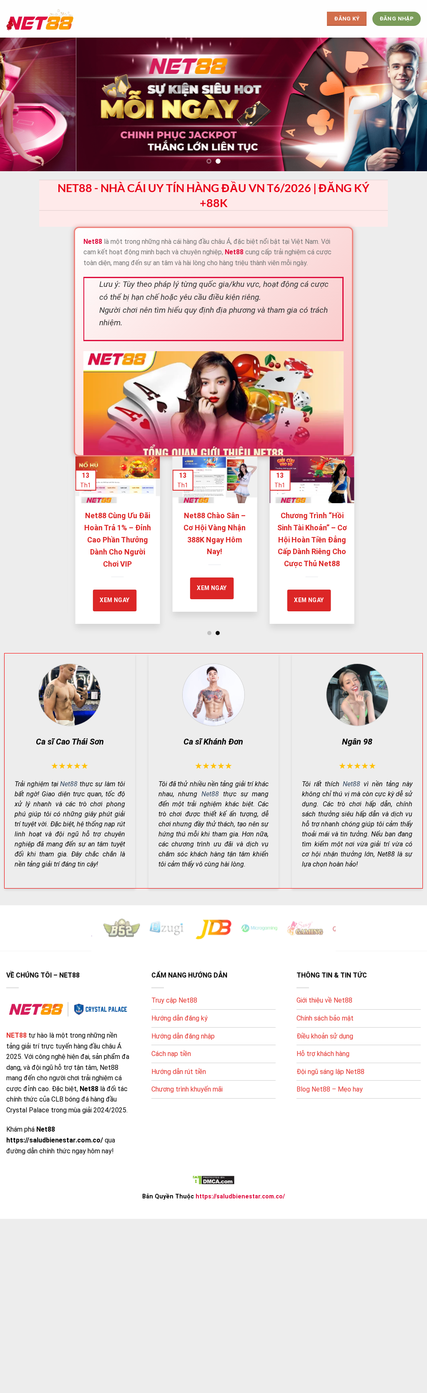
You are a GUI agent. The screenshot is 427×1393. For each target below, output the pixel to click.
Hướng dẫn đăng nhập (183, 1036)
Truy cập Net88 (174, 1000)
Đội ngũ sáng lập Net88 (330, 1072)
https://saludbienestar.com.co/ (240, 1196)
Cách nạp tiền (171, 1054)
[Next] (342, 531)
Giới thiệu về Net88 (324, 1000)
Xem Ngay (124, 588)
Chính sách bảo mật (325, 1018)
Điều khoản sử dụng (324, 1036)
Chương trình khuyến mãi (187, 1089)
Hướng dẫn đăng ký (179, 1018)
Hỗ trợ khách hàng (322, 1054)
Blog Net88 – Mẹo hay (329, 1089)
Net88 (69, 784)
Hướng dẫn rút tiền (178, 1072)
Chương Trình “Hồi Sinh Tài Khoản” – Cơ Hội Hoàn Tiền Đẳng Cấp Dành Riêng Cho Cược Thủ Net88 (225, 539)
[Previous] (84, 531)
